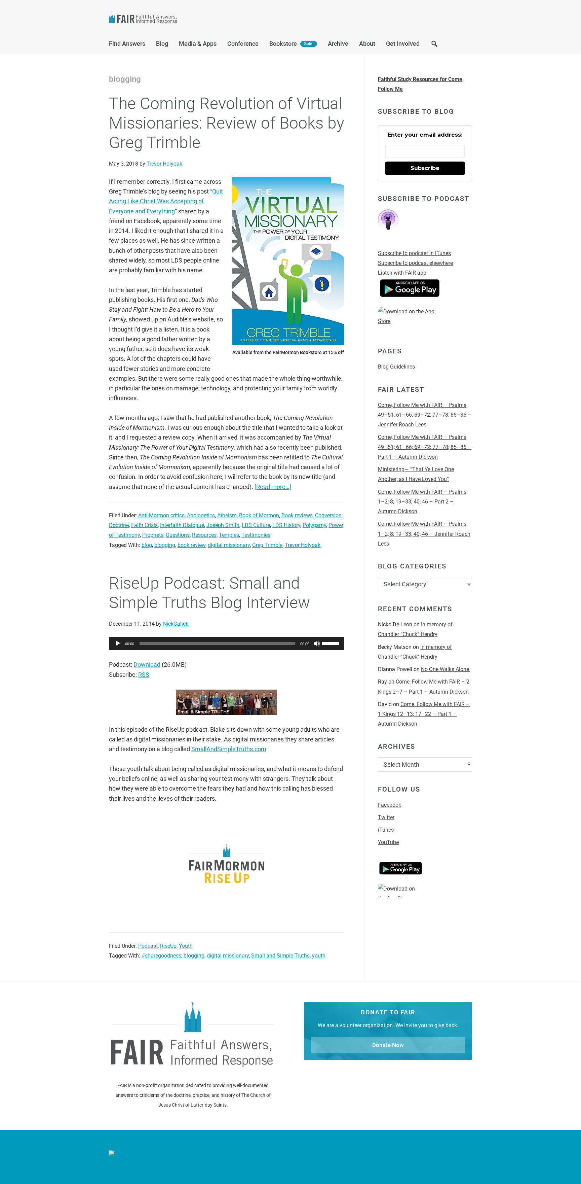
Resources (204, 535)
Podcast (148, 946)
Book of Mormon (259, 515)
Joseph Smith (222, 525)
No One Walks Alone (445, 669)
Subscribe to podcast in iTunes (414, 253)
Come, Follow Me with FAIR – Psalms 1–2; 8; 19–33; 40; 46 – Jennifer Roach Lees (424, 534)
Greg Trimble (267, 545)
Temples (229, 535)
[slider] (331, 643)
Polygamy (314, 525)
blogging (164, 545)
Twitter (386, 817)
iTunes (386, 830)
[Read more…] (273, 486)
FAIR (176, 19)
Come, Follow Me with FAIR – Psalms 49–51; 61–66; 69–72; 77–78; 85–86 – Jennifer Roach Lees (424, 415)
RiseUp (168, 946)
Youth (186, 946)
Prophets (152, 535)
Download (146, 664)
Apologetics (201, 515)
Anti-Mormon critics (161, 515)
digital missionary (229, 545)
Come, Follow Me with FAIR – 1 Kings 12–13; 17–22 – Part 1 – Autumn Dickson (424, 714)
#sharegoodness (161, 955)
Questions (178, 535)
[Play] (117, 643)
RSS (143, 674)
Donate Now (388, 1045)
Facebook (389, 805)
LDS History (286, 525)
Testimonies (255, 535)
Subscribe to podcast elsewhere (415, 263)
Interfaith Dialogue (182, 525)
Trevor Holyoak (302, 545)
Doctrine (119, 525)
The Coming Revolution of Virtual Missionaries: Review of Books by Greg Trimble (226, 123)
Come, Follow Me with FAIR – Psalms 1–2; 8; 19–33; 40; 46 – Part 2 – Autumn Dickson (422, 502)
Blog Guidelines (396, 366)
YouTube (388, 842)
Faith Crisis (144, 525)
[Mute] (316, 643)
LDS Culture (256, 525)
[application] (226, 643)
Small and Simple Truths (280, 955)
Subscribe (425, 168)
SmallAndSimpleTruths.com (228, 749)
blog (147, 545)
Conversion (328, 515)
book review (191, 545)
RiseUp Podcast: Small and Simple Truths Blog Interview (209, 592)
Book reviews (297, 515)
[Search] (434, 46)
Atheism (227, 515)
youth (318, 955)
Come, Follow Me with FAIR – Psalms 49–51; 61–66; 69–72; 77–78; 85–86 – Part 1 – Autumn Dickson (424, 447)
